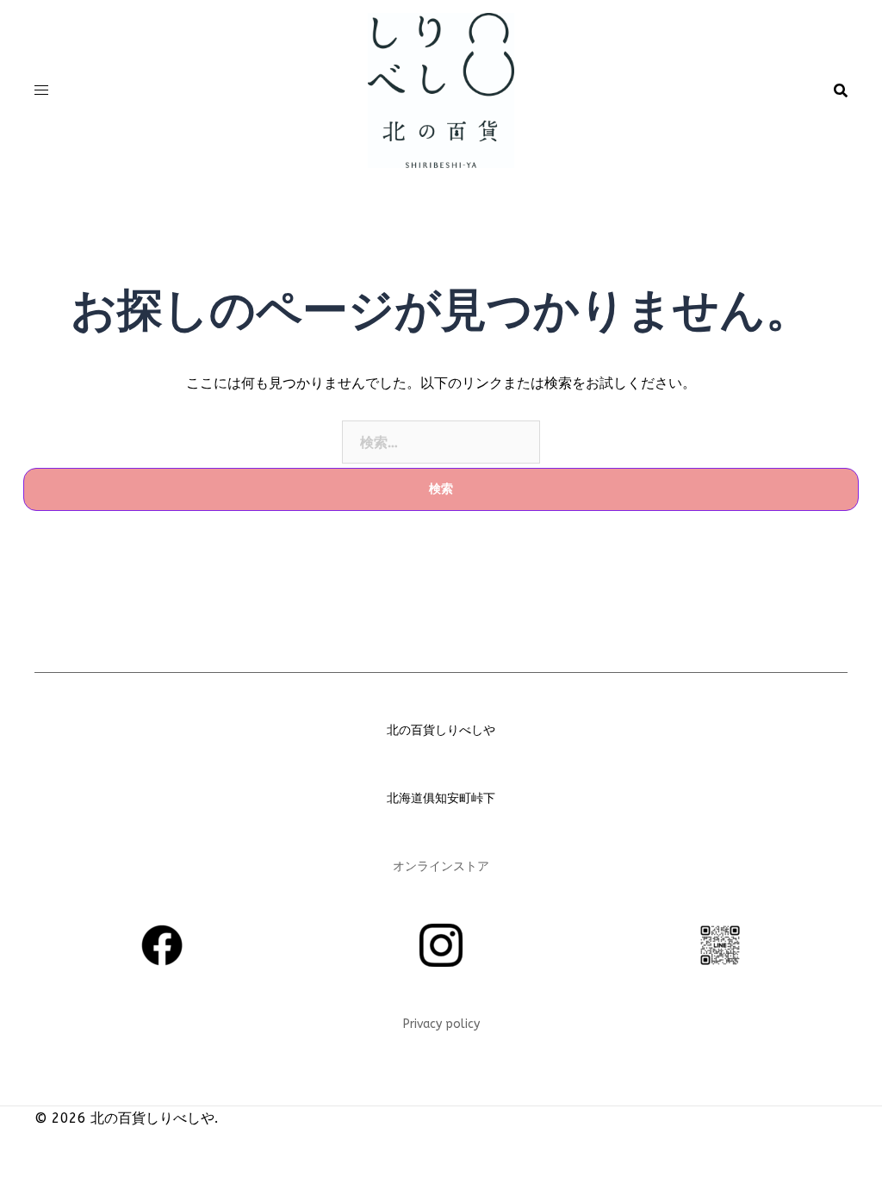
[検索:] (441, 442)
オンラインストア (441, 866)
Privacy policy (441, 1024)
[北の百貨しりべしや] (440, 89)
